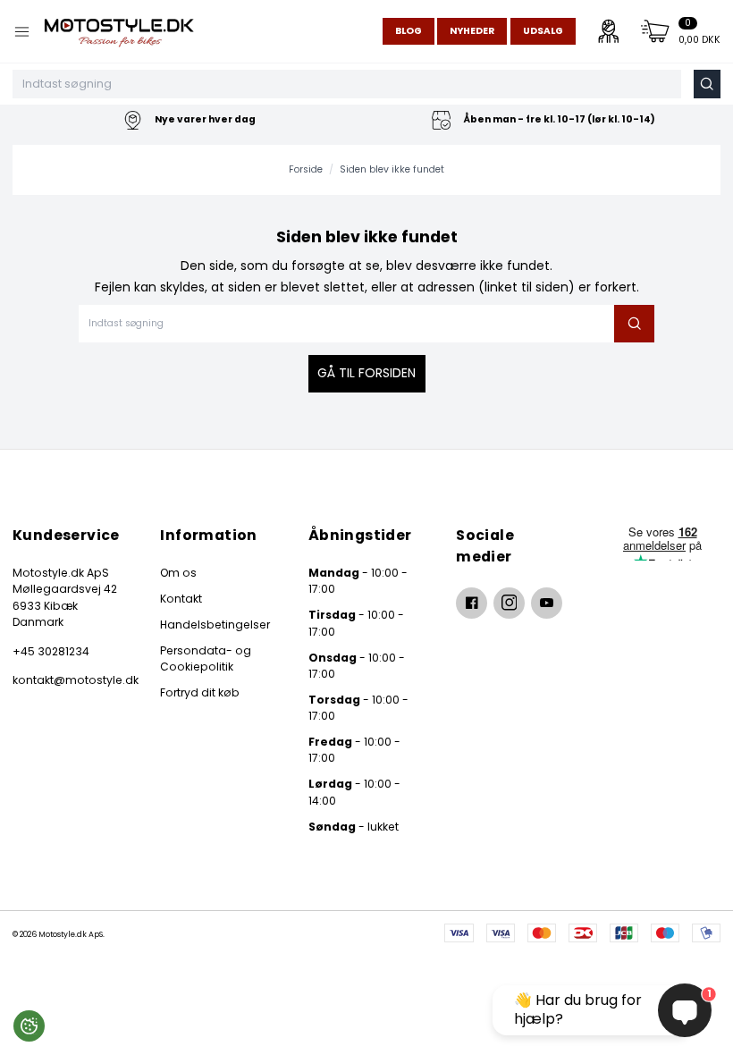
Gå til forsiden (366, 373)
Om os (178, 572)
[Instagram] (509, 603)
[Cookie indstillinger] (29, 1026)
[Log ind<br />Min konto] (608, 31)
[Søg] (707, 84)
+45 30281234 (51, 651)
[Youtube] (546, 603)
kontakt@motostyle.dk (71, 680)
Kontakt (181, 598)
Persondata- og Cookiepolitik (205, 658)
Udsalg (543, 31)
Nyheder (472, 31)
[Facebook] (471, 603)
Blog (408, 31)
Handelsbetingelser (215, 624)
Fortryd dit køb (200, 692)
